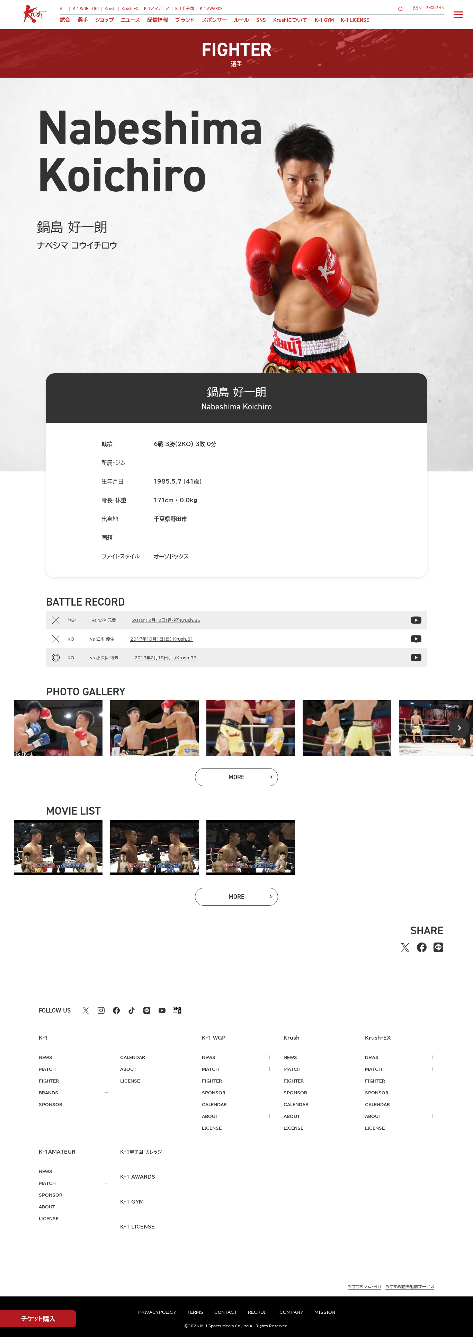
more (253, 778)
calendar (132, 1057)
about (128, 1069)
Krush (110, 9)
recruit (258, 1312)
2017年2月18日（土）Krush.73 (165, 658)
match (47, 1069)
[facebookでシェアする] (421, 947)
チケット (38, 1319)
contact (225, 1312)
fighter (49, 1081)
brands (48, 1093)
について (290, 20)
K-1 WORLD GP (86, 9)
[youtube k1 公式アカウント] (162, 1010)
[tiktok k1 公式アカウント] (131, 1010)
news (45, 1057)
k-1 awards (137, 1176)
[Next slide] (459, 728)
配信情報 (157, 20)
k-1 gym (132, 1201)
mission (324, 1312)
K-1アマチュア (156, 9)
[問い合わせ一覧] (417, 8)
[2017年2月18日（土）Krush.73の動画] (416, 657)
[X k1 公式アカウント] (86, 1010)
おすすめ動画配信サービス (409, 1286)
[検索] (403, 8)
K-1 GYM (324, 20)
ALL (63, 9)
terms (195, 1312)
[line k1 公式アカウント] (147, 1010)
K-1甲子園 (184, 9)
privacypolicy (157, 1312)
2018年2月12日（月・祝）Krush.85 (166, 620)
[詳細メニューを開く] (458, 14)
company (291, 1312)
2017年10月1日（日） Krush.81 (161, 639)
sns (261, 20)
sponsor (50, 1104)
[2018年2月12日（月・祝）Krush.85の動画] (416, 620)
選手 (83, 20)
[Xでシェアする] (405, 947)
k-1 (141, 1151)
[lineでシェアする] (438, 947)
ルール (241, 20)
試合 (65, 20)
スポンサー (214, 20)
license (130, 1081)
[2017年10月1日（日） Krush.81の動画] (416, 639)
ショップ (104, 20)
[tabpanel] (58, 728)
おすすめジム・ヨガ (364, 1286)
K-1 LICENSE (355, 20)
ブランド (185, 20)
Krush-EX (130, 9)
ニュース (130, 20)
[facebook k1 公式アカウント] (116, 1010)
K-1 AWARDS (211, 9)
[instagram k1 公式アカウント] (101, 1010)
